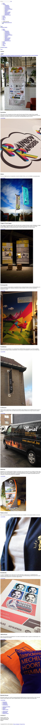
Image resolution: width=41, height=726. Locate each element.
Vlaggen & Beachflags (6, 55)
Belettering (36, 55)
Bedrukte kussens (5, 713)
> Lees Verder (2, 118)
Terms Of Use (22, 724)
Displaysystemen (31, 55)
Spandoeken (12, 55)
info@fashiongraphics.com (7, 22)
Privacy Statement (16, 724)
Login (1, 26)
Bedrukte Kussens (3, 56)
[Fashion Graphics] (3, 27)
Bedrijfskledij (9, 56)
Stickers (26, 55)
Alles (1, 55)
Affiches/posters (5, 711)
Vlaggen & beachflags (6, 706)
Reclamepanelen (17, 55)
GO (11, 1)
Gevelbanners (19, 56)
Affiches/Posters (14, 56)
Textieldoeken (22, 55)
